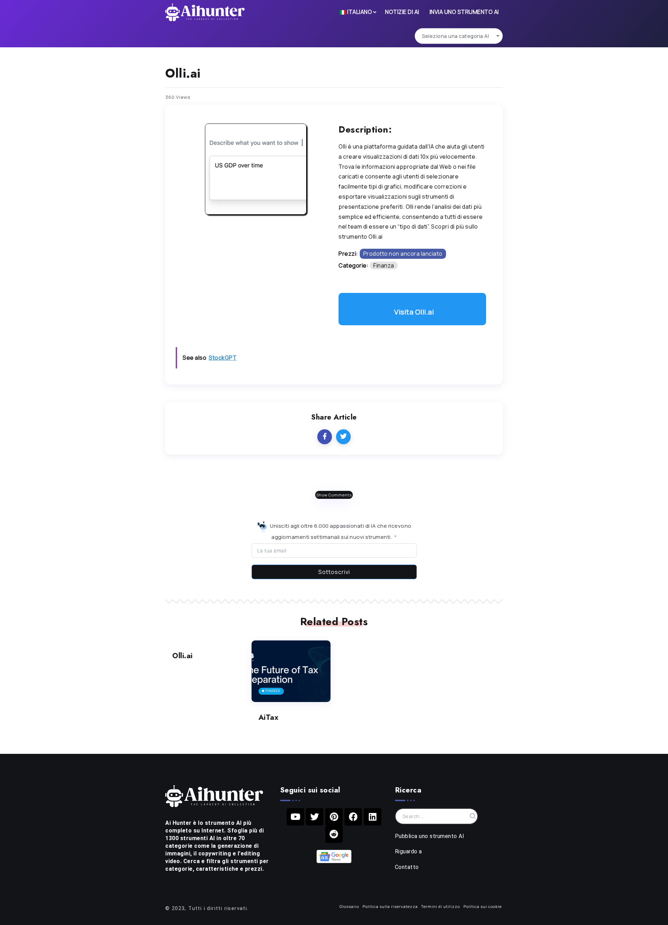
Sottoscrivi (334, 572)
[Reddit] (334, 834)
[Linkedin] (372, 817)
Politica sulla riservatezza (390, 906)
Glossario (349, 906)
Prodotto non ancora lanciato (403, 253)
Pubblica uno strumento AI (429, 836)
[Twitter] (314, 817)
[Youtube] (295, 817)
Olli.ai (182, 656)
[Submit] (472, 816)
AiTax (269, 717)
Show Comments (334, 494)
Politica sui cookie (482, 906)
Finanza (383, 265)
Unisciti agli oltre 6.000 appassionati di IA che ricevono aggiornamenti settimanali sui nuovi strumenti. (340, 531)
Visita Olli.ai (414, 312)
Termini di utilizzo (440, 906)
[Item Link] (291, 671)
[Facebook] (353, 817)
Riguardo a (408, 851)
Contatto (407, 867)
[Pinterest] (334, 817)
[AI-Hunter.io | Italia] (214, 795)
